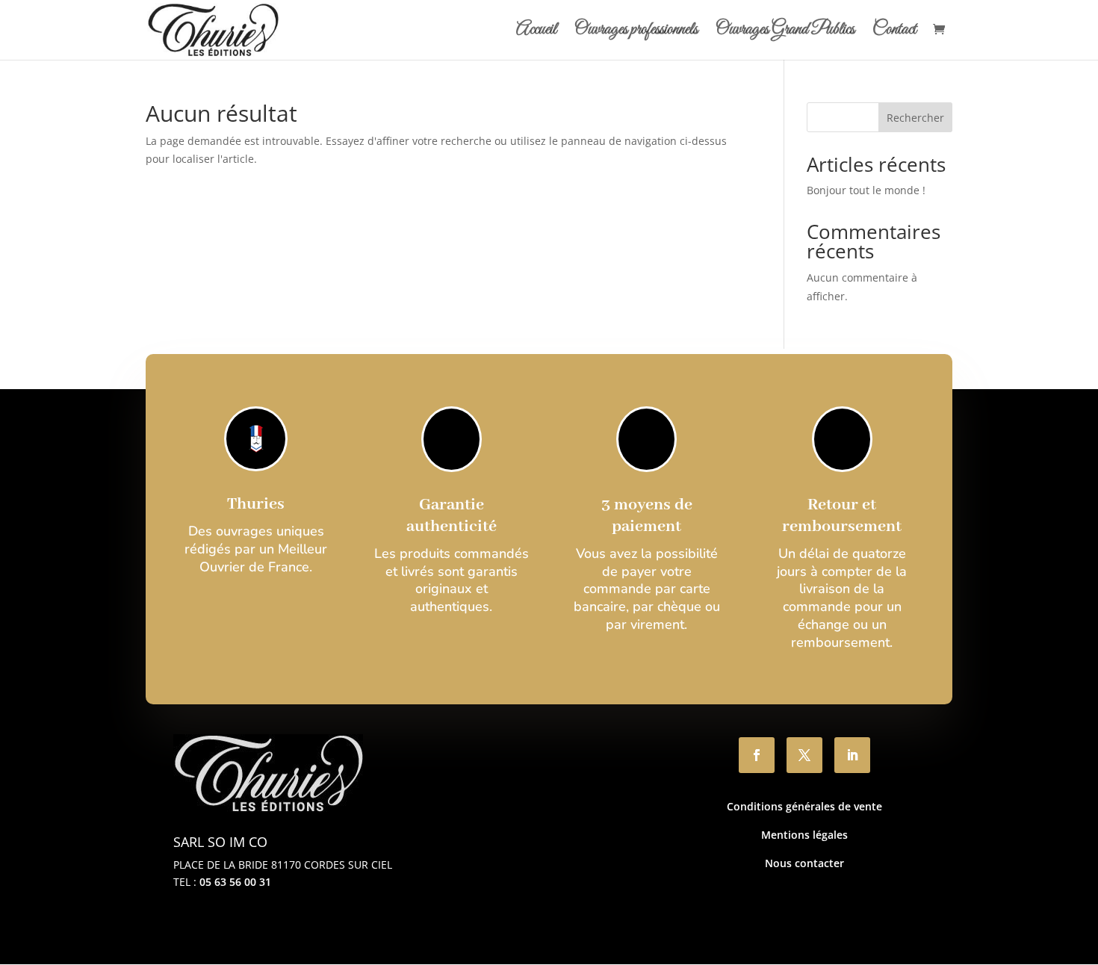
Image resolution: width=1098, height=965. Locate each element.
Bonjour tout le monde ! (866, 190)
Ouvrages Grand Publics (785, 33)
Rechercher (915, 118)
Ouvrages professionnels (636, 33)
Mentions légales (804, 835)
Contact (894, 33)
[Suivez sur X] (804, 755)
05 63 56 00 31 (235, 882)
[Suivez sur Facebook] (757, 755)
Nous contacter (804, 863)
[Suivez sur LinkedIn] (852, 755)
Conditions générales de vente (804, 806)
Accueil (536, 33)
